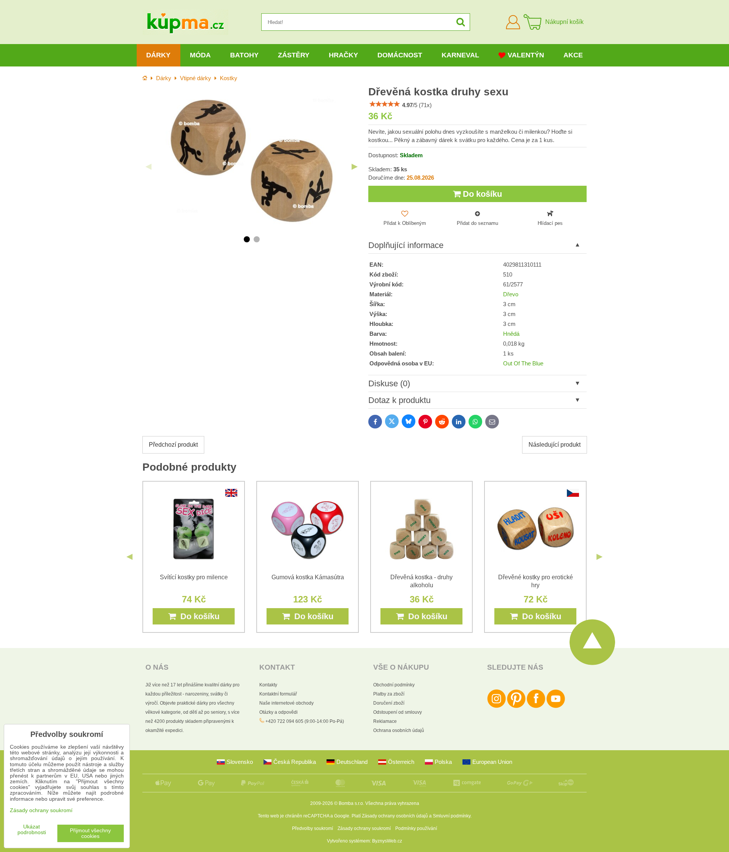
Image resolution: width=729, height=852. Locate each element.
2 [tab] (257, 239)
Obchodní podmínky (394, 685)
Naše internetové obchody (286, 703)
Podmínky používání (416, 828)
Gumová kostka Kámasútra (307, 577)
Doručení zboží (388, 703)
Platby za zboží (388, 694)
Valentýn (526, 55)
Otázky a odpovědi (278, 712)
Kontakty (268, 685)
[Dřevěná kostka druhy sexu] (252, 161)
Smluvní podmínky (451, 816)
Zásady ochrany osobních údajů (395, 816)
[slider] (384, 104)
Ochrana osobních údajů (398, 730)
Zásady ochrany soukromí (364, 828)
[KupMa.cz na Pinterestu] (516, 706)
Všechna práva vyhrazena (392, 803)
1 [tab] (247, 239)
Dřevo (510, 294)
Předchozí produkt (173, 444)
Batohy (244, 55)
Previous (148, 167)
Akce (573, 55)
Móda (200, 55)
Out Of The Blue (523, 363)
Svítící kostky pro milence (194, 577)
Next (355, 167)
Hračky (343, 55)
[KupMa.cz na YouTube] (555, 706)
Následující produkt (555, 444)
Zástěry (293, 55)
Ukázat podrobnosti (31, 829)
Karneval (460, 55)
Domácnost (399, 55)
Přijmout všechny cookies (90, 833)
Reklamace (385, 721)
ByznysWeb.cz (387, 841)
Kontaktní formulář (278, 694)
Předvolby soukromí (312, 828)
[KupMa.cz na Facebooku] (536, 706)
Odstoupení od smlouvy (397, 712)
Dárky (158, 55)
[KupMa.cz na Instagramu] (496, 706)
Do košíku (481, 194)
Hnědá (511, 334)
